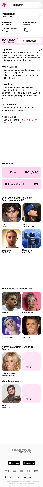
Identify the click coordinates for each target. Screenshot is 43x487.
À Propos (8, 477)
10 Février (6, 24)
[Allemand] (36, 471)
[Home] (21, 450)
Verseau (26, 24)
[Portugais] (21, 471)
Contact (17, 477)
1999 (15, 24)
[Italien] (28, 471)
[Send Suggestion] (40, 50)
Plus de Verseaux (11, 381)
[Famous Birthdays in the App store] (14, 463)
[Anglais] (7, 471)
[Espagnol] (14, 471)
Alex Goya (32, 120)
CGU (36, 477)
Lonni (4, 122)
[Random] (40, 15)
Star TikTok (7, 16)
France (5, 31)
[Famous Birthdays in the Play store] (29, 463)
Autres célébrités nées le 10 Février (17, 348)
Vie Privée (27, 477)
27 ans (25, 31)
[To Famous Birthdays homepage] (4, 4)
